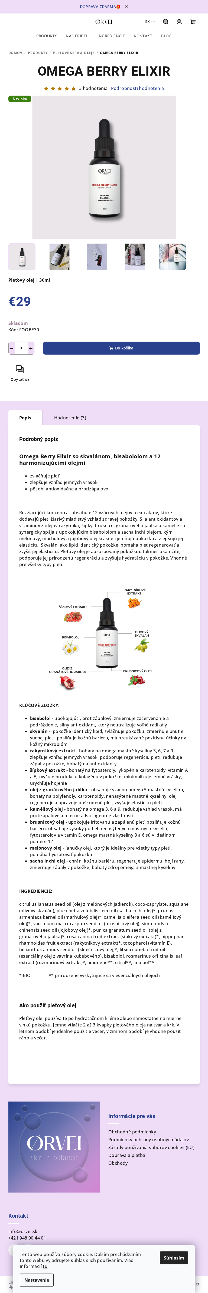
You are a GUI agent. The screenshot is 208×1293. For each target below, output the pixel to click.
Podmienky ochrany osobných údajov (148, 1140)
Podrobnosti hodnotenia (137, 88)
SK (147, 21)
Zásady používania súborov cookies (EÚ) (151, 1147)
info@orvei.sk (23, 1231)
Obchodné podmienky (132, 1132)
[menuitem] (46, 36)
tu (45, 1266)
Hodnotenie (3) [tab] (70, 418)
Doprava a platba (126, 1155)
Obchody (118, 1163)
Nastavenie (36, 1280)
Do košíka (124, 348)
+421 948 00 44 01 (27, 1238)
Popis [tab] (25, 418)
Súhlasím (174, 1258)
